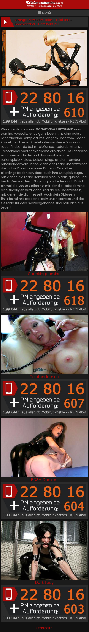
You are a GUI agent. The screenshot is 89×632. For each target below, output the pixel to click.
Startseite (44, 627)
